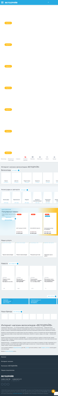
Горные (6, 181)
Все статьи (51, 296)
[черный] (33, 222)
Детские (16, 181)
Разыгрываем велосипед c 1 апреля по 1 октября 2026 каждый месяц (35, 280)
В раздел (14, 170)
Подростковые (27, 181)
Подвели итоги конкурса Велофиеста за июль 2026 (8, 280)
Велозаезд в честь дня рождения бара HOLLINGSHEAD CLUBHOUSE (49, 280)
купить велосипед (9, 351)
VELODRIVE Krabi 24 (35, 228)
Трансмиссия (16, 199)
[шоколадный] (49, 222)
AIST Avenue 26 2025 (21, 228)
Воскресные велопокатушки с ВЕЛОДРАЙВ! (21, 280)
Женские (48, 181)
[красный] (36, 222)
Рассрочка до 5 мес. (35, 254)
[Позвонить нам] (52, 2)
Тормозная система (47, 200)
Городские (37, 181)
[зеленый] (37, 222)
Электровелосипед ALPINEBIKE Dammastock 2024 (48, 229)
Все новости (12, 263)
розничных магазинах (17, 393)
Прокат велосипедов (8, 254)
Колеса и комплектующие (37, 200)
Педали (27, 199)
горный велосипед (17, 347)
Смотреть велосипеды (8, 219)
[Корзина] (55, 2)
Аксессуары (6, 199)
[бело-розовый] (22, 222)
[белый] (38, 222)
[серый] (34, 222)
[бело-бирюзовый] (23, 222)
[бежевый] (20, 222)
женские (47, 347)
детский (27, 347)
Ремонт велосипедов (22, 254)
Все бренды (16, 311)
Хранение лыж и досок (48, 255)
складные (43, 347)
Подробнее (8, 22)
